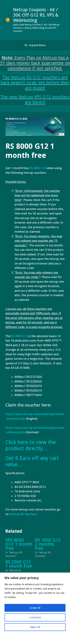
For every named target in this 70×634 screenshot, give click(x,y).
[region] (35, 603)
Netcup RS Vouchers (23, 514)
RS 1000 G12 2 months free (48, 544)
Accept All (35, 607)
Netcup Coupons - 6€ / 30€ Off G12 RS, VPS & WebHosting (35, 15)
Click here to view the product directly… (30, 445)
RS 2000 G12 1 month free (18, 564)
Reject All (35, 627)
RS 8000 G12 (19, 336)
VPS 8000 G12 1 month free (18, 544)
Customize (35, 617)
